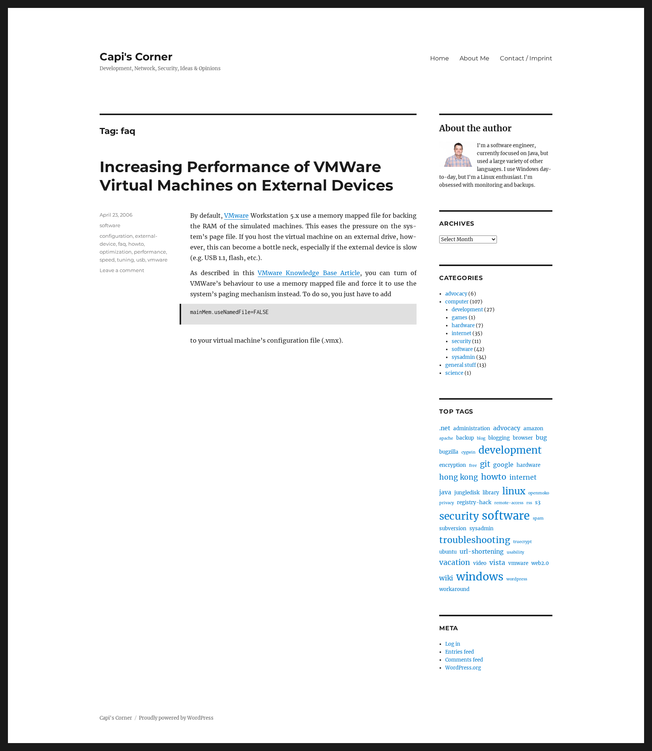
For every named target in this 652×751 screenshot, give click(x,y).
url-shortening (482, 551)
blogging (499, 438)
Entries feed (459, 652)
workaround (454, 589)
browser (523, 438)
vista (497, 563)
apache (446, 438)
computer (457, 302)
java (445, 492)
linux (513, 491)
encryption (452, 465)
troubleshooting (474, 539)
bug (541, 437)
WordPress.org (463, 668)
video (479, 563)
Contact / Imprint (526, 58)
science (454, 373)
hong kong (458, 477)
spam (538, 518)
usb (140, 260)
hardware (463, 325)
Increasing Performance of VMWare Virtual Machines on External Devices (246, 175)
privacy (446, 502)
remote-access (508, 502)
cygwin (468, 452)
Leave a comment (122, 270)
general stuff (460, 365)
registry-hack (474, 502)
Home (439, 58)
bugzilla (448, 452)
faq (122, 244)
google (503, 464)
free (473, 465)
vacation (454, 562)
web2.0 (540, 563)
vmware (158, 260)
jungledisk (467, 492)
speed (107, 260)
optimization (116, 252)
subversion (452, 528)
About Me (474, 58)
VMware (236, 215)
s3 (537, 502)
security (461, 341)
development (467, 309)
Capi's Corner (136, 56)
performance (150, 252)
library (491, 492)
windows (479, 576)
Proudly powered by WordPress (176, 718)
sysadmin (463, 357)
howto (136, 244)
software (110, 225)
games (459, 317)
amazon (533, 428)
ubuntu (448, 552)
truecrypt (522, 541)
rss (529, 502)
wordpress (516, 579)
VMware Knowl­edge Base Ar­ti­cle (309, 273)
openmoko (538, 493)
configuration (116, 236)
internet (461, 333)
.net (444, 428)
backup (465, 438)
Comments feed (464, 660)
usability (515, 552)
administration (471, 428)
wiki (446, 578)
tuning (125, 260)
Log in (452, 644)
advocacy (456, 294)
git (485, 464)
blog (481, 438)
